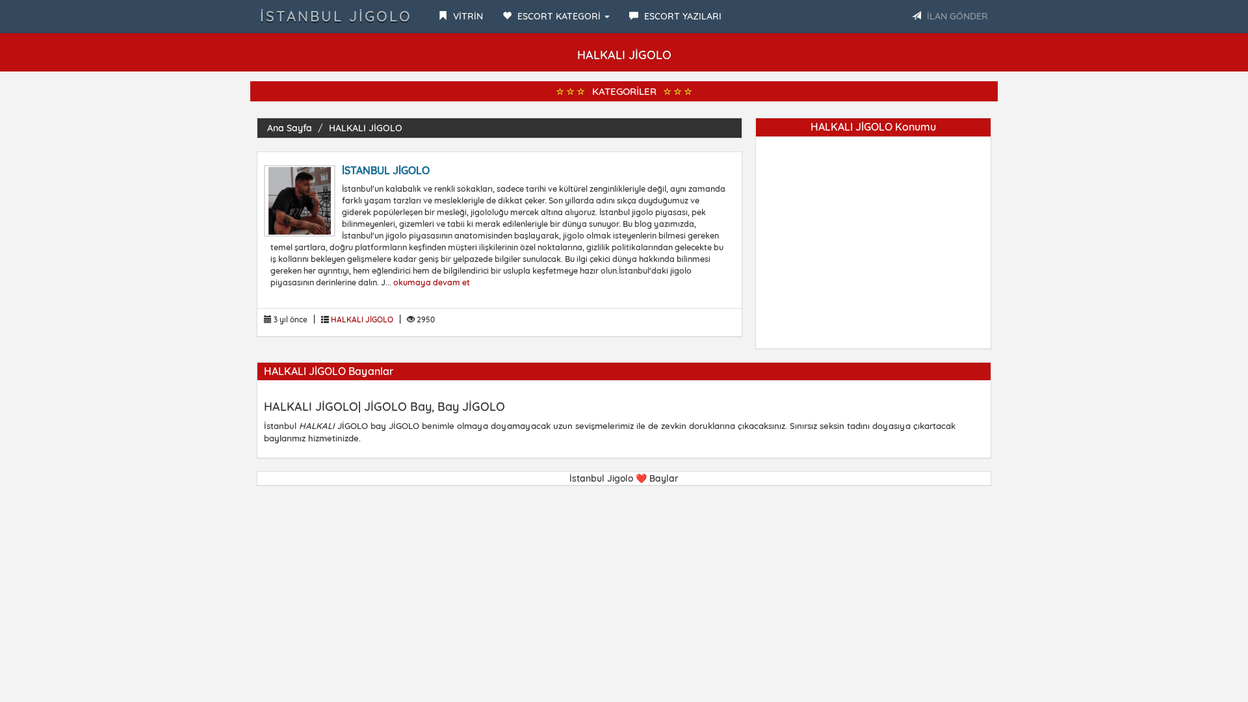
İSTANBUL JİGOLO (386, 170)
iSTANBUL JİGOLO (336, 16)
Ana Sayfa (289, 128)
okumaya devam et (431, 282)
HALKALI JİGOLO (365, 128)
